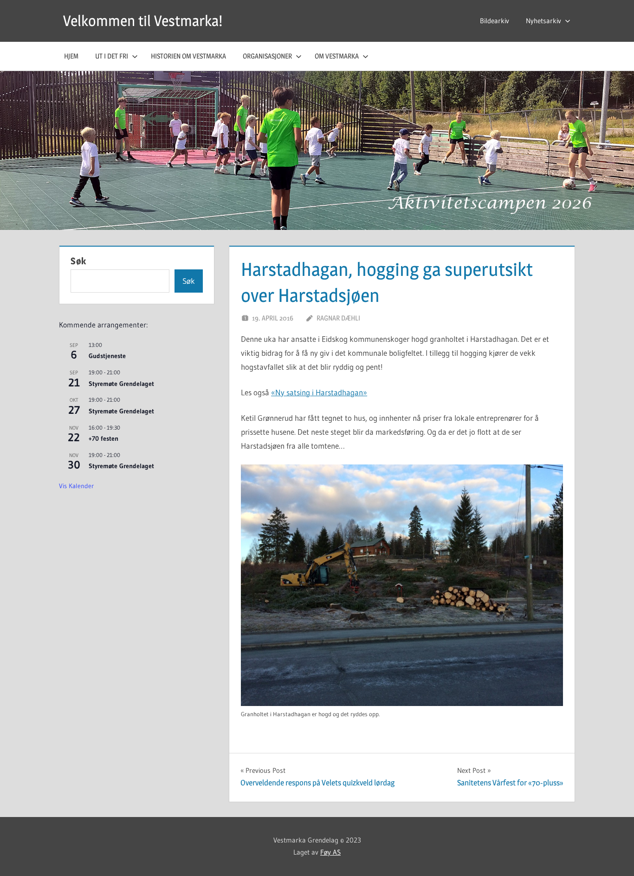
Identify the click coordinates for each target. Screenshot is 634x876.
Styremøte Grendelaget (121, 383)
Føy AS (330, 852)
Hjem (71, 56)
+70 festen (103, 438)
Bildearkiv (494, 20)
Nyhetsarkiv (543, 20)
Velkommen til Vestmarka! (142, 21)
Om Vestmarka (337, 56)
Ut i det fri (111, 56)
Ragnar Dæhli (338, 318)
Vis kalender (76, 486)
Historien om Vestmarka (188, 56)
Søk (78, 261)
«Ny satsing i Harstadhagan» (319, 392)
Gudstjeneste (107, 356)
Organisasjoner (267, 56)
